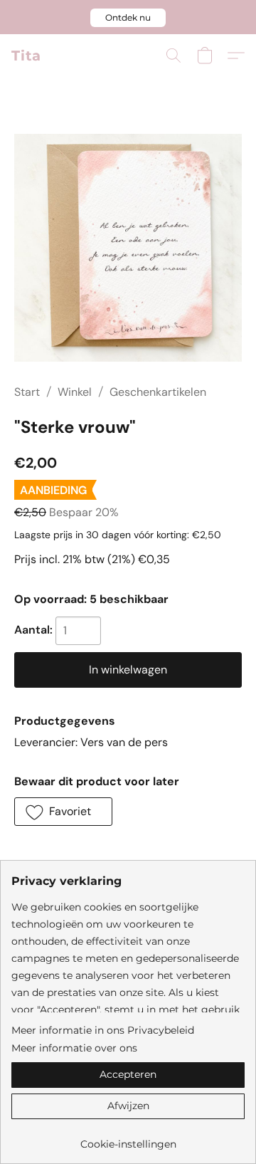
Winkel (75, 391)
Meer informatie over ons (74, 1048)
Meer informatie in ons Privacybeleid (102, 1030)
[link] (128, 1139)
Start (27, 391)
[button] (128, 18)
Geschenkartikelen (158, 391)
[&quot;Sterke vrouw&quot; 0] (128, 248)
